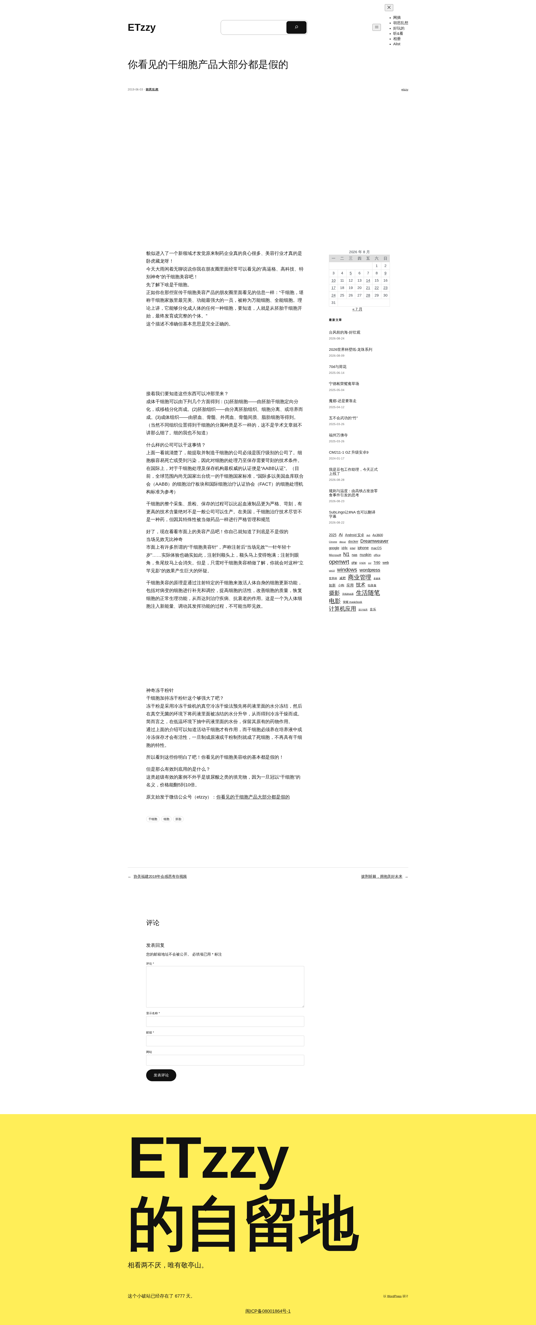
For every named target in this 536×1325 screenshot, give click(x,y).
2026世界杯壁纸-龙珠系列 (350, 349)
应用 (350, 585)
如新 (332, 585)
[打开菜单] (376, 27)
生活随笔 (368, 592)
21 (368, 288)
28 (368, 295)
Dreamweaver (374, 541)
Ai (341, 534)
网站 (149, 1052)
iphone (363, 548)
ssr (369, 563)
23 (385, 288)
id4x (344, 548)
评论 (150, 963)
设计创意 (363, 609)
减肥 (342, 578)
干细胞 (152, 819)
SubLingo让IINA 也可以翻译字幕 (352, 514)
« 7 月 (357, 309)
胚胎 (178, 819)
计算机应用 (342, 609)
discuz (342, 542)
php (354, 562)
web (386, 563)
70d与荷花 (337, 367)
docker (353, 541)
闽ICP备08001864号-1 (268, 1311)
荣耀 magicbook (352, 602)
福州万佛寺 (338, 435)
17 (333, 288)
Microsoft (335, 555)
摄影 (334, 593)
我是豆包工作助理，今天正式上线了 (353, 471)
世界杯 (333, 578)
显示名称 (153, 1013)
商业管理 (359, 577)
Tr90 (377, 562)
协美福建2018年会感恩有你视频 (160, 876)
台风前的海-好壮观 (344, 332)
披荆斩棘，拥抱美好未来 (381, 876)
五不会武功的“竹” (343, 418)
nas (354, 555)
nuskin (365, 554)
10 (333, 280)
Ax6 (368, 535)
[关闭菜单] (389, 7)
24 (333, 295)
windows (347, 570)
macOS (376, 548)
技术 (361, 584)
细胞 (166, 819)
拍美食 (372, 585)
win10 (332, 570)
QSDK (362, 563)
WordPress (394, 1296)
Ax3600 (377, 535)
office (377, 555)
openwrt (339, 562)
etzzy (404, 89)
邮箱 (150, 1032)
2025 (332, 535)
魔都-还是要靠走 (342, 401)
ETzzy (142, 27)
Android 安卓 (354, 535)
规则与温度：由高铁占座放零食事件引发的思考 (353, 493)
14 (368, 280)
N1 (346, 554)
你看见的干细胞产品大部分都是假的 (253, 797)
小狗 (341, 585)
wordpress (369, 570)
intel (352, 548)
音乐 (373, 609)
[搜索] (296, 27)
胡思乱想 (152, 89)
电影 (335, 601)
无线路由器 (348, 594)
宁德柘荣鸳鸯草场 (344, 384)
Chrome (333, 542)
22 (377, 288)
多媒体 (377, 578)
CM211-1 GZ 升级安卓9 (348, 452)
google (334, 548)
